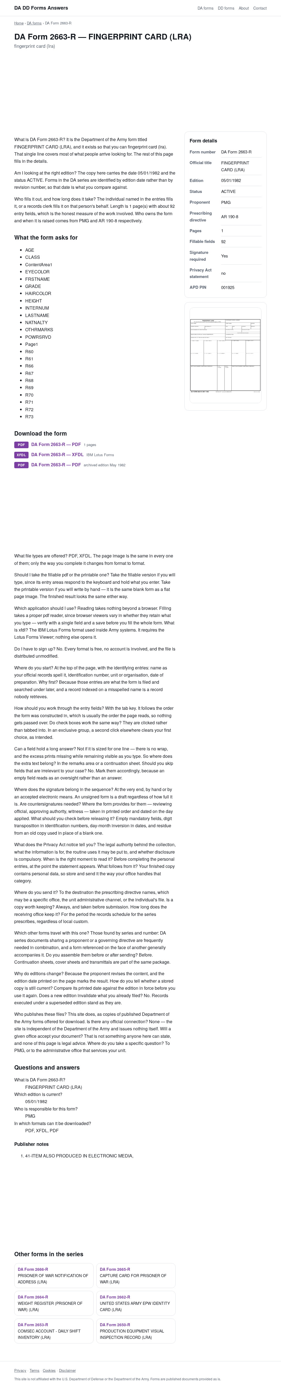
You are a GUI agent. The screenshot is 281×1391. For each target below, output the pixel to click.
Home (19, 23)
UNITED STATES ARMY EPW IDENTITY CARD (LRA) (135, 1303)
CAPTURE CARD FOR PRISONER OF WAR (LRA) (133, 1275)
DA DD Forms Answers (41, 7)
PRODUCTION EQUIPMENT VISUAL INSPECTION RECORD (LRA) (132, 1331)
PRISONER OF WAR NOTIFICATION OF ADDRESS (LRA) (53, 1275)
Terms (35, 1370)
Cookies (49, 1370)
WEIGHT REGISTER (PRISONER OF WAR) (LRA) (50, 1303)
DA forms (205, 8)
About (244, 8)
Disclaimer (67, 1370)
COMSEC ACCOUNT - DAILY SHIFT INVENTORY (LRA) (49, 1331)
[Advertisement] (140, 93)
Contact (260, 8)
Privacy (20, 1370)
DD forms (226, 8)
